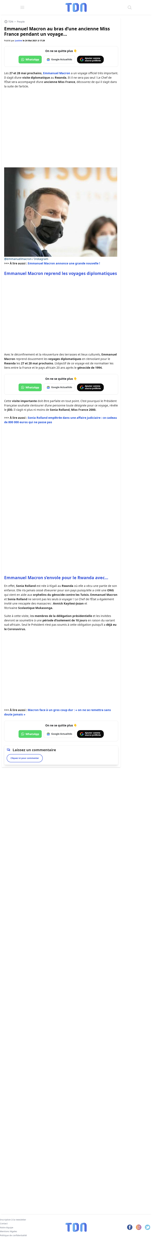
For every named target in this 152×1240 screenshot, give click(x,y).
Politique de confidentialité (13, 1235)
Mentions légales (8, 1231)
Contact (4, 1223)
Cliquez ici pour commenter (25, 758)
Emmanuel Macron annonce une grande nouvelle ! (64, 263)
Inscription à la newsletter (13, 1219)
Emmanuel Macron (56, 73)
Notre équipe (6, 1227)
